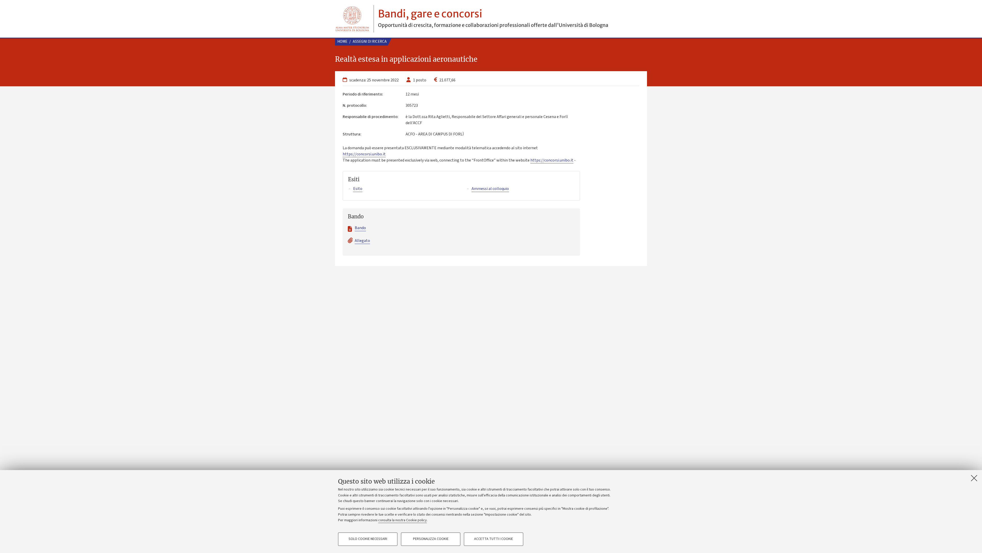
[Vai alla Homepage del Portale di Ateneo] (352, 19)
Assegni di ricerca (370, 41)
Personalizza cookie (431, 539)
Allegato (362, 240)
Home (342, 41)
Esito (357, 189)
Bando (360, 228)
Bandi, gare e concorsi (430, 13)
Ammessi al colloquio (490, 189)
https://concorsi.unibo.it (364, 154)
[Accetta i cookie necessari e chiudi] (974, 478)
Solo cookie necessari (368, 539)
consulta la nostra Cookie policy (402, 520)
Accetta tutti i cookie (493, 539)
